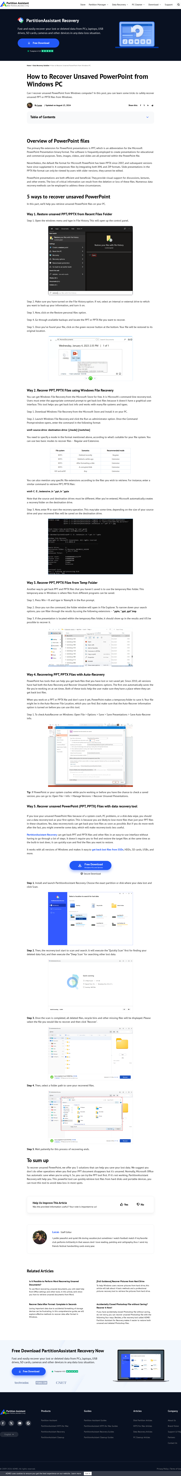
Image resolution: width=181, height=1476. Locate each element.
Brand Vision (173, 1426)
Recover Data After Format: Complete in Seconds (53, 1304)
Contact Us (172, 1443)
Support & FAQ (174, 1431)
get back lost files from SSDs (107, 849)
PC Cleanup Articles (141, 1437)
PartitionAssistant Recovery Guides (99, 1431)
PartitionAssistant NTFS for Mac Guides (101, 1426)
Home (29, 65)
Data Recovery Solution (41, 65)
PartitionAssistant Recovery (42, 834)
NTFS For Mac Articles (142, 1426)
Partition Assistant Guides (95, 1420)
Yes (126, 1204)
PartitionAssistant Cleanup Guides (99, 1437)
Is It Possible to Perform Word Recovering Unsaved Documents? (54, 1283)
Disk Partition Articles (142, 1420)
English (8, 1434)
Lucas (39, 105)
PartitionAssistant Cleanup (52, 1437)
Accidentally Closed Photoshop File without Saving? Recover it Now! (122, 1306)
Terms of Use (175, 1469)
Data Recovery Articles (142, 1431)
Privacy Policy (163, 1469)
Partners (171, 1437)
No (142, 1204)
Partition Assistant (49, 1420)
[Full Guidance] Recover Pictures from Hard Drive (120, 1281)
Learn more (76, 1473)
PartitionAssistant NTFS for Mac (54, 1426)
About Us (172, 1420)
